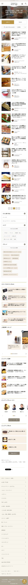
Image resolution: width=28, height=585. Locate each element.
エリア (4, 225)
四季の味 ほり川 (7, 258)
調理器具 (3, 530)
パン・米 (5, 217)
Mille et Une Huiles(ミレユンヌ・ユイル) (12, 251)
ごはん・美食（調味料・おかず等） (9, 514)
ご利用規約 (21, 579)
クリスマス (4, 498)
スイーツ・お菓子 (5, 518)
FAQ (9, 581)
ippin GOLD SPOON (6, 562)
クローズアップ (5, 542)
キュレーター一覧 (5, 571)
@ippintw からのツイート (7, 566)
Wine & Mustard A (15, 255)
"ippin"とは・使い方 (6, 573)
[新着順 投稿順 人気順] (21, 27)
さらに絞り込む (6, 213)
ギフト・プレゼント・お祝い (8, 478)
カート (22, 3)
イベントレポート (5, 538)
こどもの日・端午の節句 (7, 510)
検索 (25, 3)
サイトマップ (4, 581)
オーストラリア (7, 236)
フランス (11, 232)
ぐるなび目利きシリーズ (13, 579)
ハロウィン (4, 494)
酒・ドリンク (4, 522)
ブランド (5, 244)
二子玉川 (5, 232)
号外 (2, 558)
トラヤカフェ (6, 255)
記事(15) (8, 22)
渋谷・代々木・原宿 (8, 239)
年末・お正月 (4, 502)
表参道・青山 (18, 232)
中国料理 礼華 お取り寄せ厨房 (10, 264)
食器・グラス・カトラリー (7, 526)
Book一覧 (16, 571)
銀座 (15, 239)
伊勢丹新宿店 (15, 258)
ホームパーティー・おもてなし (9, 221)
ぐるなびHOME (5, 579)
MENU (2, 3)
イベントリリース (5, 554)
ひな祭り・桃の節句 (6, 506)
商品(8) (20, 22)
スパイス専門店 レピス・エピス (10, 268)
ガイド (3, 550)
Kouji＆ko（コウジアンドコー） (10, 274)
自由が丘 (14, 236)
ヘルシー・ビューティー (7, 490)
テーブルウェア (5, 534)
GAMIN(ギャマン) (7, 261)
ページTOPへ (14, 466)
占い (2, 546)
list (11, 469)
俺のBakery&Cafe (7, 271)
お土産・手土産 (5, 482)
